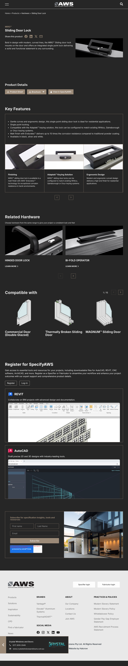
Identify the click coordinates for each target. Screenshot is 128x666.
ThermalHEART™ (44, 617)
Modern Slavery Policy (104, 608)
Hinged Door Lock (17, 260)
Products (15, 13)
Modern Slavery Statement (106, 603)
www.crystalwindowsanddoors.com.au (28, 649)
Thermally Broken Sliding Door (63, 333)
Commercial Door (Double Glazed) (18, 333)
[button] (60, 276)
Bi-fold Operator (77, 260)
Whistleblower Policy (104, 613)
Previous (57, 197)
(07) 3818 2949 (19, 645)
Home (7, 13)
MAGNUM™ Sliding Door (103, 332)
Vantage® (41, 603)
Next (71, 197)
